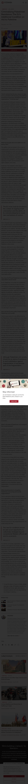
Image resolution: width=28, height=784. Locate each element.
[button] (26, 380)
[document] (14, 392)
